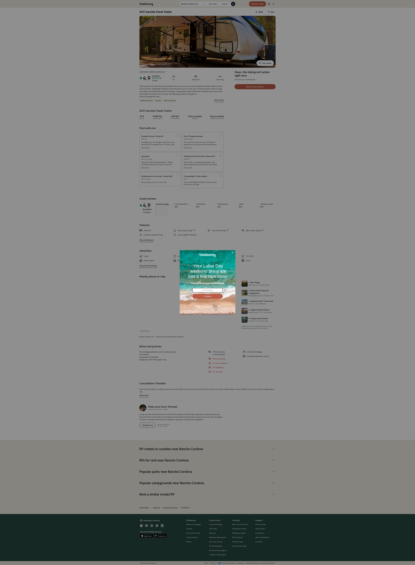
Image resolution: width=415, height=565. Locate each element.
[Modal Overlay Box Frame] (207, 282)
